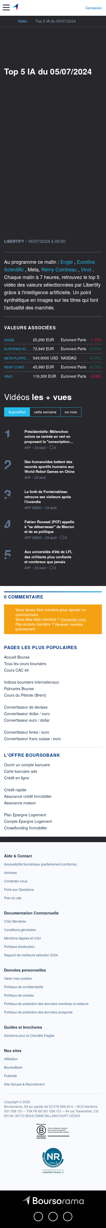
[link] (40, 864)
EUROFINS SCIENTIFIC (22, 348)
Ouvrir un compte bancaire (27, 764)
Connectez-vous (73, 619)
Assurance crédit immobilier (28, 796)
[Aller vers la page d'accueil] (16, 8)
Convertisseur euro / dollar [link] (27, 720)
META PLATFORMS (18, 358)
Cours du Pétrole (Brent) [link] (25, 695)
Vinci (87, 269)
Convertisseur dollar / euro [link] (27, 713)
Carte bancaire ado (20, 771)
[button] (6, 7)
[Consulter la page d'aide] (79, 7)
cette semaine (45, 411)
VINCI (8, 376)
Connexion (93, 8)
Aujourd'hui (17, 411)
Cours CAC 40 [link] (16, 670)
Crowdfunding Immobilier (25, 827)
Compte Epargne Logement (28, 821)
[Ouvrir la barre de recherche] (71, 7)
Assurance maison (20, 802)
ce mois (71, 411)
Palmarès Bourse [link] (19, 688)
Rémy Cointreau (59, 269)
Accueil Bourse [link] (17, 657)
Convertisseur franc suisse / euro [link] (32, 738)
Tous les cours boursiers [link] (25, 663)
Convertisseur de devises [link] (26, 707)
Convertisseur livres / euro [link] (26, 732)
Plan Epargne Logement (25, 814)
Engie (67, 261)
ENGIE (9, 339)
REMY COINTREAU (19, 367)
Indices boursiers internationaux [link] (31, 682)
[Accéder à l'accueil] (7, 20)
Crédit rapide (15, 789)
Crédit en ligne (16, 777)
